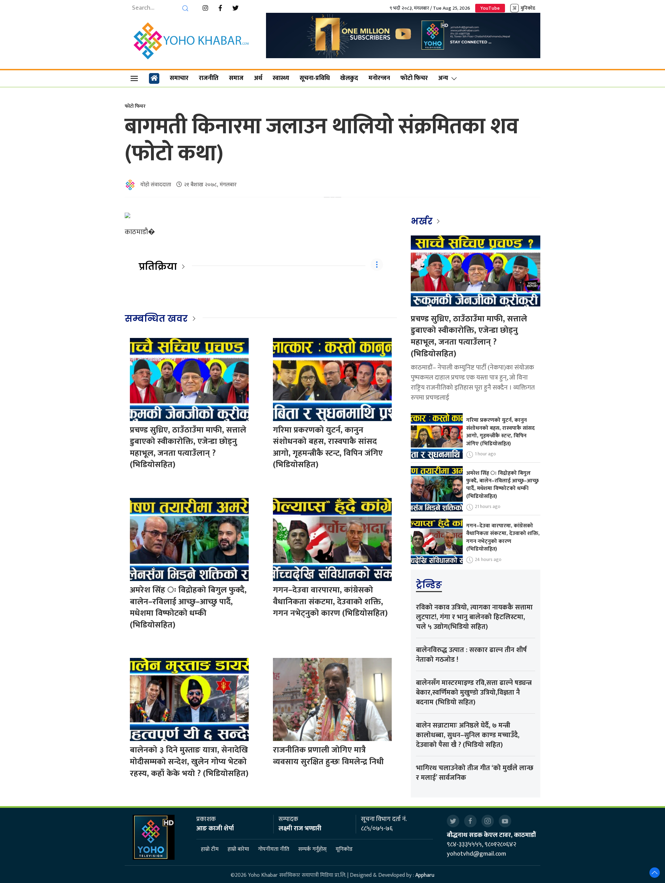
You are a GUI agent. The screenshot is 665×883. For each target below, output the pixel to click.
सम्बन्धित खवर (156, 318)
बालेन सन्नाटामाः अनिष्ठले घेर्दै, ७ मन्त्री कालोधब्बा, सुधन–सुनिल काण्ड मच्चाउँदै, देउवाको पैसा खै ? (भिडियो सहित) (468, 735)
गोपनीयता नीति (273, 849)
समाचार (179, 78)
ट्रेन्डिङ (429, 585)
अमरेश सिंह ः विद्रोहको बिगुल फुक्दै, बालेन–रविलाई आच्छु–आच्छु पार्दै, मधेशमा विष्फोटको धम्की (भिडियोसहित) (188, 607)
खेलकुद (349, 78)
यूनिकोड (344, 849)
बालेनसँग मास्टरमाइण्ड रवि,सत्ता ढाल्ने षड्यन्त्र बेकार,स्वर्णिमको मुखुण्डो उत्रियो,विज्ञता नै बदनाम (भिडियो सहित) (474, 692)
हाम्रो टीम (210, 849)
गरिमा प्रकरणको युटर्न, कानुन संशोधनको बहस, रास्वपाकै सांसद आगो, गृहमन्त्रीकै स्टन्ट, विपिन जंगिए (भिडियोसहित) (328, 447)
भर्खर (423, 221)
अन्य (443, 78)
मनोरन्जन (379, 78)
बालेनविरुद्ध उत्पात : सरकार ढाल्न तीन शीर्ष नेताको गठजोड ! (471, 655)
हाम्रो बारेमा (238, 849)
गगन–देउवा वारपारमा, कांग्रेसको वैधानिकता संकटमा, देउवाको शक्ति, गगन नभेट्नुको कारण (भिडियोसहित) (330, 601)
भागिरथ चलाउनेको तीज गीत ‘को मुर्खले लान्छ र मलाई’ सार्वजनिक (474, 773)
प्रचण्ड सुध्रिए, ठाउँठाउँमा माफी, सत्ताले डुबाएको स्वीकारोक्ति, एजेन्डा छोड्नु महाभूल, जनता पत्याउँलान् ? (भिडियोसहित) (188, 447)
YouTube (490, 8)
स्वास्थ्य (281, 78)
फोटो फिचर (414, 78)
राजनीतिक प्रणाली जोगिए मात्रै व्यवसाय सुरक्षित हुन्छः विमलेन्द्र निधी (328, 756)
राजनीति (209, 78)
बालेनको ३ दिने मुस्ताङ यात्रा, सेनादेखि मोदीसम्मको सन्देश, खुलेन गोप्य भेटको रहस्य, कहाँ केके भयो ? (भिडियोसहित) (189, 761)
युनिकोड (528, 8)
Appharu (424, 875)
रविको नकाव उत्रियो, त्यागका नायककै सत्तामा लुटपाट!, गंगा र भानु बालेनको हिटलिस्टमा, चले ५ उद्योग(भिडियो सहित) (474, 617)
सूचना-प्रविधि (315, 78)
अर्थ (258, 78)
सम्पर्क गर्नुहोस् (312, 849)
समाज (236, 78)
